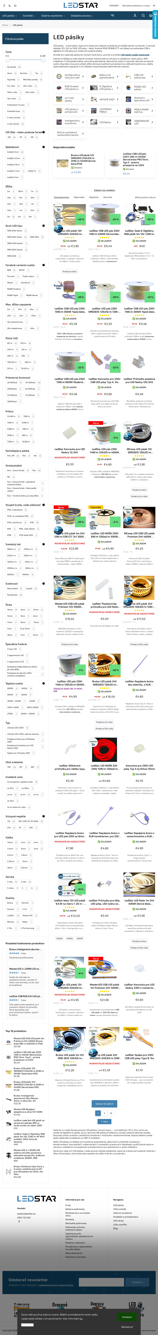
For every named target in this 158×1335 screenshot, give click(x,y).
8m (32, 216)
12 (111, 1113)
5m (11, 216)
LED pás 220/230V (17, 727)
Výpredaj (13, 79)
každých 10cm (15, 164)
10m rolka (13, 98)
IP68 (11, 535)
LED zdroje (118, 1220)
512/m (12, 368)
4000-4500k (15, 707)
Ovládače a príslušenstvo (125, 1216)
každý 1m (34, 171)
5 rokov (12, 888)
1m (34, 191)
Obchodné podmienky (76, 1223)
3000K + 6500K (16, 701)
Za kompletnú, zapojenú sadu (22, 782)
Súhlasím (127, 1317)
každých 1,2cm (15, 171)
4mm (11, 628)
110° (23, 767)
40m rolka (31, 92)
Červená (12, 276)
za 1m (11, 794)
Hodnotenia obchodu (75, 1257)
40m (11, 210)
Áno (26, 455)
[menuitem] (11, 15)
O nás (68, 1205)
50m (34, 210)
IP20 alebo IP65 (28, 535)
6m (21, 216)
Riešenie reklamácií (75, 1242)
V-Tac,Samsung (29, 928)
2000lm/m (14, 568)
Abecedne (107, 197)
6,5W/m (27, 422)
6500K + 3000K (30, 713)
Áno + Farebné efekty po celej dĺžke (25, 495)
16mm (24, 622)
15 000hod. (32, 395)
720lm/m (31, 561)
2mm (25, 842)
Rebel (27, 922)
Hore (105, 1121)
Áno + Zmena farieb (18, 470)
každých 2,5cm (15, 158)
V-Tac (11, 928)
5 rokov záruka (16, 117)
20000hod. (14, 388)
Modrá (12, 282)
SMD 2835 (36, 237)
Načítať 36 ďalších (104, 1104)
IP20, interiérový (16, 522)
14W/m (12, 422)
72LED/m (27, 368)
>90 (34, 137)
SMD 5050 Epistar (17, 243)
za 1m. (38, 794)
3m (34, 204)
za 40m (12, 801)
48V (33, 827)
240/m (12, 349)
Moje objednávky (73, 1253)
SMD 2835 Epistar (17, 249)
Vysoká (31, 588)
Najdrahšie (94, 197)
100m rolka (14, 92)
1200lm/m (14, 561)
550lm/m (13, 555)
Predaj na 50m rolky (139, 644)
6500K (26, 694)
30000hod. (14, 401)
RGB (11, 270)
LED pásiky (118, 1205)
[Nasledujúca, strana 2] (104, 1113)
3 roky (26, 881)
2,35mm (12, 861)
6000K (12, 688)
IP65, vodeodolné (17, 509)
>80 (11, 137)
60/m (12, 343)
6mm (37, 616)
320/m (12, 355)
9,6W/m (13, 429)
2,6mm (26, 855)
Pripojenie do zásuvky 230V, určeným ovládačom (25, 674)
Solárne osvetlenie (122, 1213)
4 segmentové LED (17, 661)
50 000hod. (32, 382)
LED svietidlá (119, 1209)
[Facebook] (4, 6)
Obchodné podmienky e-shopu (136, 5)
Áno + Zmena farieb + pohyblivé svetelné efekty (25, 483)
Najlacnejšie (79, 197)
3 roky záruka (15, 124)
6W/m (27, 435)
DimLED (27, 903)
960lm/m (13, 549)
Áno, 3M (13, 455)
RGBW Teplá (14, 295)
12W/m (27, 429)
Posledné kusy (15, 111)
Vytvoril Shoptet (149, 1330)
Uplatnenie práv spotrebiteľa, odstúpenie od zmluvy (79, 1236)
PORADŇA (113, 5)
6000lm (12, 574)
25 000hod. (14, 395)
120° (11, 767)
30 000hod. (14, 382)
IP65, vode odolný (29, 528)
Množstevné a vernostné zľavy (77, 1214)
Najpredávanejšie (61, 197)
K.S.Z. (27, 909)
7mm (25, 635)
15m (23, 197)
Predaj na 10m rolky (139, 947)
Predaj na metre (70, 271)
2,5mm (12, 855)
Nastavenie (27, 1325)
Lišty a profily (120, 1224)
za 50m (12, 788)
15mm (38, 622)
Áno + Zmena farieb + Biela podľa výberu (25, 489)
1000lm (27, 574)
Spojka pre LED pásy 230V (20, 753)
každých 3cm (14, 177)
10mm (12, 609)
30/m (26, 349)
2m (10, 191)
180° (35, 767)
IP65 (11, 528)
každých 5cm (15, 152)
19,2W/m (28, 441)
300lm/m (31, 568)
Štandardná (14, 595)
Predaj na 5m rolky (139, 496)
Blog (115, 1228)
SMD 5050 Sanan (16, 230)
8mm (25, 609)
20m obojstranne (16, 328)
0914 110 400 (24, 1217)
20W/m (12, 435)
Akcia (11, 73)
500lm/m (30, 555)
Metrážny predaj (32, 79)
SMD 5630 (13, 256)
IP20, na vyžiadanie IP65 (20, 516)
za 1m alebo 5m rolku (18, 807)
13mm (37, 635)
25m (11, 204)
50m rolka (30, 86)
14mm (12, 616)
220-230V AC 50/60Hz (30, 821)
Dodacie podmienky (75, 1209)
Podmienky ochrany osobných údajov (75, 1228)
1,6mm (12, 842)
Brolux (12, 903)
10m (11, 197)
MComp (13, 922)
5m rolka (13, 86)
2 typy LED (14, 649)
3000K (12, 694)
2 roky (12, 881)
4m (22, 210)
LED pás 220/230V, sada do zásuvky (25, 734)
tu (81, 1318)
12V (11, 821)
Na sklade (14, 67)
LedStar (13, 915)
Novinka (25, 73)
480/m (30, 362)
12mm (38, 609)
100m (22, 191)
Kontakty (69, 1219)
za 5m (25, 794)
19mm (11, 635)
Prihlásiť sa (137, 1282)
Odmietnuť (127, 1326)
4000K (26, 688)
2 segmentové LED (17, 655)
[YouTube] (26, 1228)
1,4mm (12, 848)
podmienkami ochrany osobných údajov (56, 1285)
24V (11, 827)
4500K (34, 701)
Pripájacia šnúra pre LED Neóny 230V (25, 740)
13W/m (28, 416)
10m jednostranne (17, 322)
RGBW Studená (15, 289)
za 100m (27, 788)
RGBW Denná (34, 295)
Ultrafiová (27, 282)
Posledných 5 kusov (17, 105)
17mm (11, 622)
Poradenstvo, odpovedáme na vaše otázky (78, 1247)
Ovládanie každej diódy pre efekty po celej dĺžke (25, 668)
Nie (37, 455)
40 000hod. (32, 388)
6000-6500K (34, 707)
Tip (38, 73)
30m (23, 204)
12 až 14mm (27, 628)
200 (25, 355)
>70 (22, 137)
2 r (34, 888)
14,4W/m (13, 416)
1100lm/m (30, 549)
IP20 (34, 522)
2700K (12, 713)
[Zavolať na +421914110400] (10, 5)
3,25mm (26, 867)
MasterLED (30, 915)
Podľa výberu (30, 276)
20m (34, 197)
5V (22, 827)
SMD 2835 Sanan (16, 237)
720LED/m (13, 362)
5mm (38, 848)
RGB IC (23, 270)
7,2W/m (12, 441)
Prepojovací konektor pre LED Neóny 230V (25, 746)
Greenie (12, 909)
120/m (25, 343)
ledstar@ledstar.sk (26, 1213)
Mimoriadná (14, 588)
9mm (25, 616)
